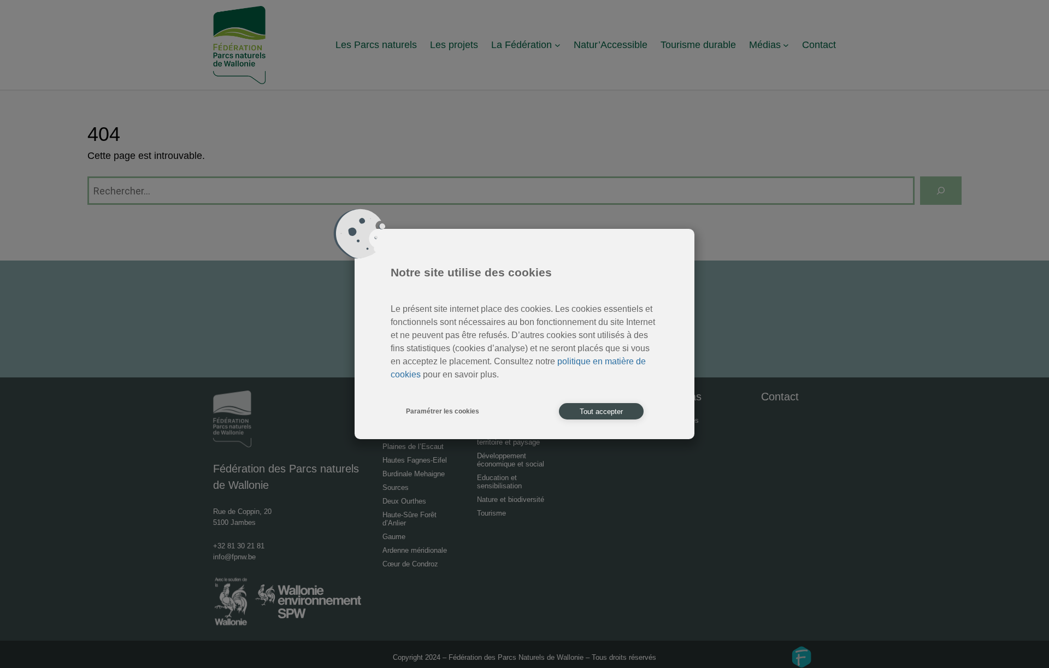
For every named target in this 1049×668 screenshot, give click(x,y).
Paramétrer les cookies (442, 411)
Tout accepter (601, 411)
